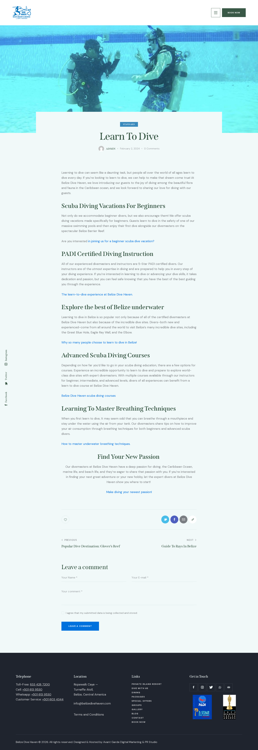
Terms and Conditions (89, 714)
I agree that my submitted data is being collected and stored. (102, 612)
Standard (129, 124)
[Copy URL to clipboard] (193, 519)
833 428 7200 (40, 684)
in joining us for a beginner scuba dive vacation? (120, 241)
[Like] (65, 519)
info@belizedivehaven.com (92, 703)
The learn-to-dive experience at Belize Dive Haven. (97, 294)
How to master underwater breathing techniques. (96, 444)
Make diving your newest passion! (129, 492)
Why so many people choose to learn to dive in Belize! (99, 342)
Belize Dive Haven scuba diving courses (88, 396)
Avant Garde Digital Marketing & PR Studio (130, 742)
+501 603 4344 (53, 699)
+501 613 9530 (32, 689)
